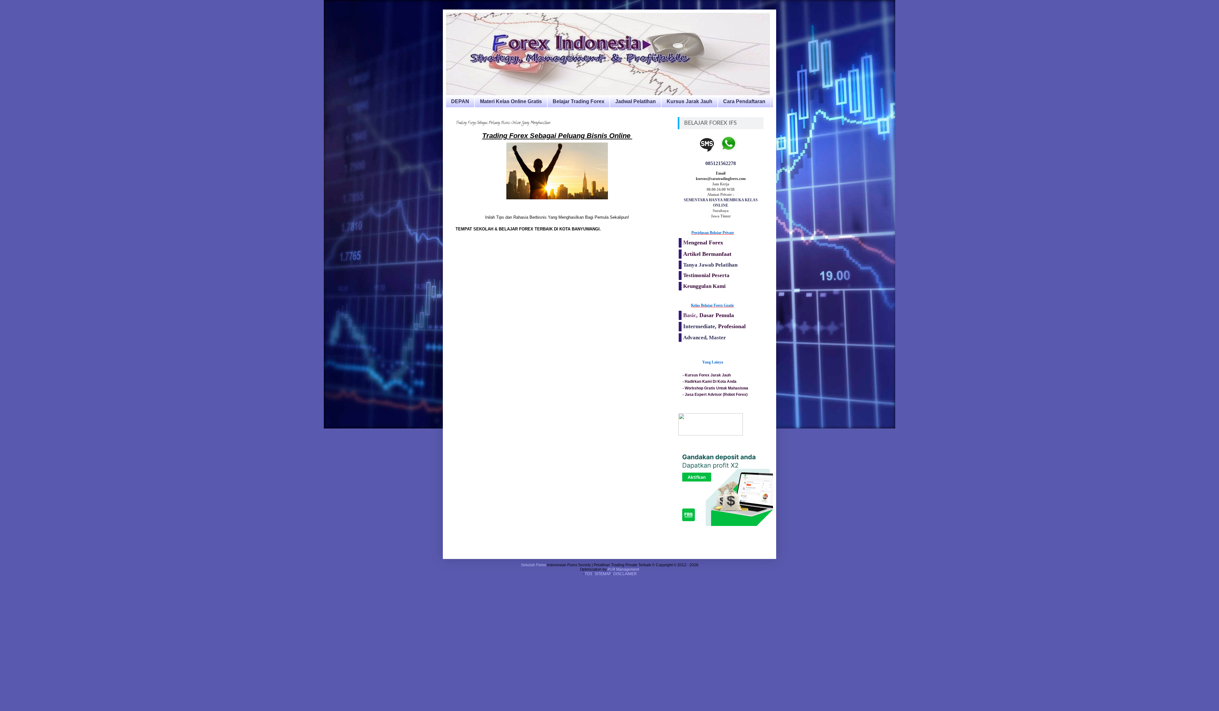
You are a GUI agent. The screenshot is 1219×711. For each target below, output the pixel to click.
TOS (588, 574)
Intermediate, (700, 326)
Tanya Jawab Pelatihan (710, 265)
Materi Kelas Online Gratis (511, 101)
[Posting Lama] (657, 258)
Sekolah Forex (533, 565)
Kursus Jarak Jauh (689, 101)
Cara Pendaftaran (744, 101)
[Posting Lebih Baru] (457, 258)
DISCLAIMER (625, 574)
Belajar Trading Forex (578, 101)
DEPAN (460, 101)
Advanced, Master (704, 338)
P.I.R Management (623, 569)
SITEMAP (603, 574)
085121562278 (720, 163)
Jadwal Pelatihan (635, 101)
